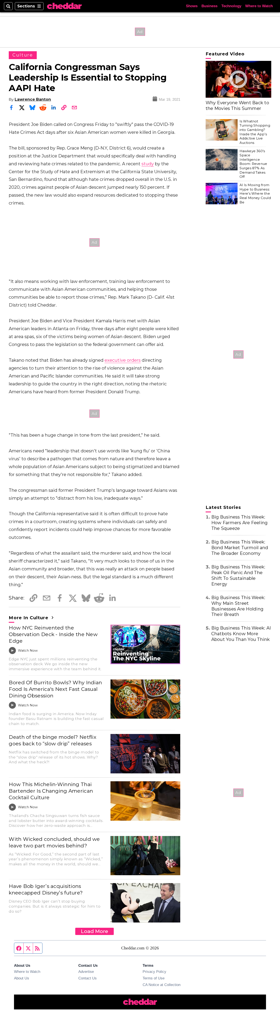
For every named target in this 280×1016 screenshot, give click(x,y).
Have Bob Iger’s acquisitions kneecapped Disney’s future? (46, 889)
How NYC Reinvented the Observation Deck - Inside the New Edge (53, 634)
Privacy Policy (154, 971)
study (148, 163)
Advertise (86, 971)
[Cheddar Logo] (64, 6)
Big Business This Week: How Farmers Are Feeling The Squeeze (239, 522)
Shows (192, 6)
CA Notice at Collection (161, 984)
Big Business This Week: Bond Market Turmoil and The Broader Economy (239, 547)
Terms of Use (153, 978)
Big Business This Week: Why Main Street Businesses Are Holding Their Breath (238, 606)
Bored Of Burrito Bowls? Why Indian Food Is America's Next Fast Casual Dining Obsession (55, 689)
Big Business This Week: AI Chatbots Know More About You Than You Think (241, 633)
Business (209, 6)
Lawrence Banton (33, 99)
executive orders (123, 360)
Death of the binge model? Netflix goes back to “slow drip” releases (52, 740)
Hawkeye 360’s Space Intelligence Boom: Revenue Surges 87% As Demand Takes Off (253, 164)
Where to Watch (259, 6)
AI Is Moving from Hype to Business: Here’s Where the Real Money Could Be (255, 193)
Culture (22, 55)
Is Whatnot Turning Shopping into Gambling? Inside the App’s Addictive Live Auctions (255, 132)
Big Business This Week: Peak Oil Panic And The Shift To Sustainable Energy (238, 575)
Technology (231, 6)
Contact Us (87, 978)
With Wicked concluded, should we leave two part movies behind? (54, 842)
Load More (94, 931)
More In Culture (29, 617)
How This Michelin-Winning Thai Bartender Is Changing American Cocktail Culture (51, 791)
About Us (21, 978)
